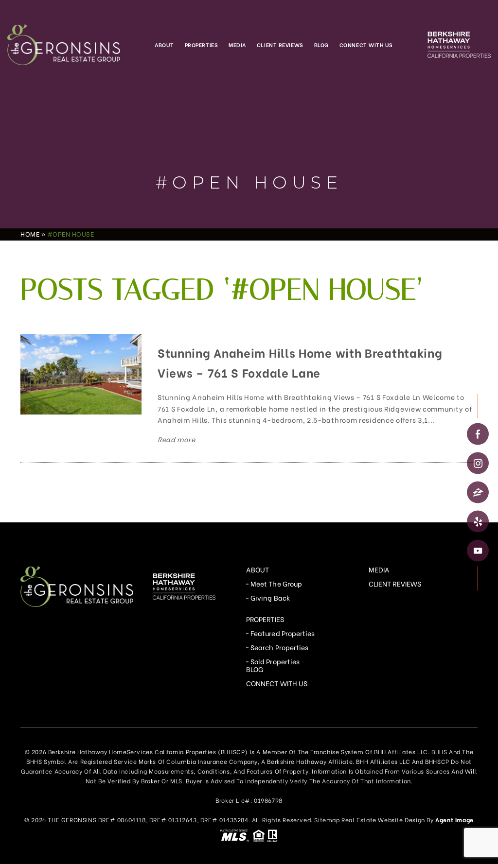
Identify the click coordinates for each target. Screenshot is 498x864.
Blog (321, 45)
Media (237, 45)
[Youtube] (478, 551)
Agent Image (454, 819)
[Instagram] (478, 463)
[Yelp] (478, 522)
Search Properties (279, 647)
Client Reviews (280, 45)
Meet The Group (276, 583)
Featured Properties (282, 633)
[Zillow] (478, 492)
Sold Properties (275, 661)
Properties (201, 45)
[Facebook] (478, 434)
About (164, 45)
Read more (176, 439)
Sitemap (326, 819)
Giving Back (270, 597)
